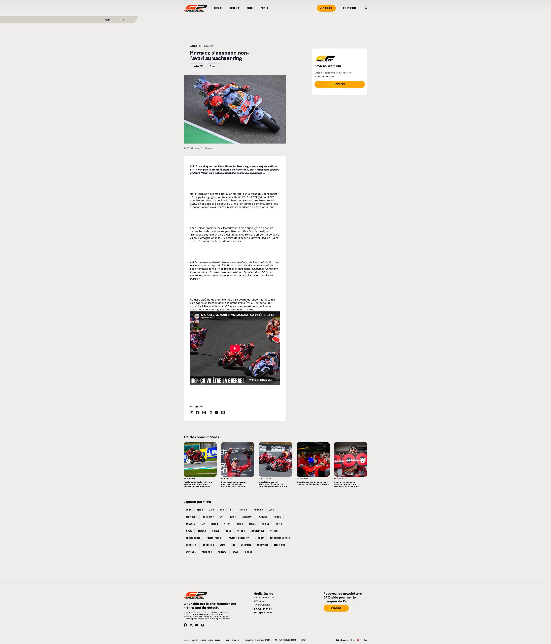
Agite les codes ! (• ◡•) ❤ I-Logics (351, 640)
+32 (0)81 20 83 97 (263, 613)
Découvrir (339, 84)
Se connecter (349, 8)
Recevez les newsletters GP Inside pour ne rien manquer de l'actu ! (343, 597)
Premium (265, 8)
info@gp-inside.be (263, 609)
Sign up (187, 640)
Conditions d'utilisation (202, 640)
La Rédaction (195, 46)
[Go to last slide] (188, 461)
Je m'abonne (326, 8)
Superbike (235, 8)
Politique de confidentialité (227, 640)
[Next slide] (362, 461)
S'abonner (336, 608)
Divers (250, 8)
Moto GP (218, 8)
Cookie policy (247, 640)
